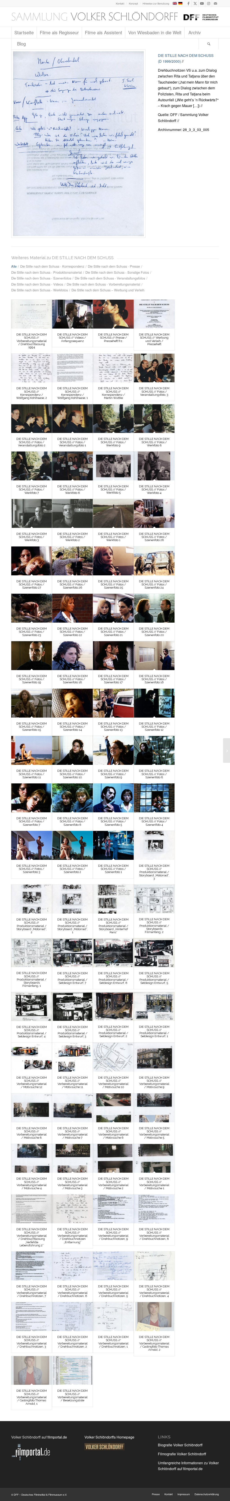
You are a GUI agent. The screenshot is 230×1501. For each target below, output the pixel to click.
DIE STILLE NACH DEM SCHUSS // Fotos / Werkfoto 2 (72, 537)
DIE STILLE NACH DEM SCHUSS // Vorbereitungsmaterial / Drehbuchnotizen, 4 (154, 1291)
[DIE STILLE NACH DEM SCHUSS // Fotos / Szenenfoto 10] (72, 750)
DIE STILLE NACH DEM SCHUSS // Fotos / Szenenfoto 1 (113, 869)
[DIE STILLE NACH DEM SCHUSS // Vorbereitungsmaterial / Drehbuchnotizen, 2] (72, 1316)
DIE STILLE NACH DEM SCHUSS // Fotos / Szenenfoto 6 (72, 821)
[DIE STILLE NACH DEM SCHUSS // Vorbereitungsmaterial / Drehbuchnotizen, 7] (31, 1266)
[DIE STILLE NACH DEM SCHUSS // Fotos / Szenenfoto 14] (72, 703)
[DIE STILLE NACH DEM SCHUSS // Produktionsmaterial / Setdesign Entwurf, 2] (113, 1006)
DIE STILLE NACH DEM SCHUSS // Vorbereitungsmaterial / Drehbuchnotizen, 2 (72, 1341)
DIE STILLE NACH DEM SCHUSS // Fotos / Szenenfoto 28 (154, 537)
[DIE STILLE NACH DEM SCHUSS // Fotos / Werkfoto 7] (31, 466)
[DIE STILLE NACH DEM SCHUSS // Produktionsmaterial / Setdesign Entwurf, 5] (154, 952)
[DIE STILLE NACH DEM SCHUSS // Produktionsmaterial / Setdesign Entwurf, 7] (72, 952)
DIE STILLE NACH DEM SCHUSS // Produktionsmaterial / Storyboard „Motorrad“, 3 (154, 872)
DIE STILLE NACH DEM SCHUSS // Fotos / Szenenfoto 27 (31, 584)
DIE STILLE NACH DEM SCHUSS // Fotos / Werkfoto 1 (113, 537)
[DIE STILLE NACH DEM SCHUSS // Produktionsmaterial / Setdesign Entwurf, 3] (72, 1006)
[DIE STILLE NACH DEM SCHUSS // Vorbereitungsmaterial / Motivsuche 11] (72, 1057)
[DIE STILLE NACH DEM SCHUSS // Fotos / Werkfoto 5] (113, 466)
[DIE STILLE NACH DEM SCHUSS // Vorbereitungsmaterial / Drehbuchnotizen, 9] (113, 1209)
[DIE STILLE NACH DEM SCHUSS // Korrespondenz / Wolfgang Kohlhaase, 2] (31, 368)
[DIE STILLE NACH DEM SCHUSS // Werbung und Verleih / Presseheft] (154, 314)
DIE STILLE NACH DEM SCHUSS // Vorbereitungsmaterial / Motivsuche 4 (31, 1183)
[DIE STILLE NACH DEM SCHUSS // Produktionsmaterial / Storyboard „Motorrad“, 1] (72, 899)
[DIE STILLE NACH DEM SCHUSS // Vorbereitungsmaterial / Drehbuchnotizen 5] (78, 143)
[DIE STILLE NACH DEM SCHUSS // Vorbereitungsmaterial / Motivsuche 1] (154, 1158)
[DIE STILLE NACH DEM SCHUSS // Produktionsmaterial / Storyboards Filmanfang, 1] (31, 952)
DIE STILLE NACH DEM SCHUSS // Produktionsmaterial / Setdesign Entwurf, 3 (72, 1031)
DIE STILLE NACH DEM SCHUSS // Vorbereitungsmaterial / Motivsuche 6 (113, 1133)
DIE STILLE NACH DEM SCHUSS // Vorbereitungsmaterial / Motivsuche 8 (31, 1133)
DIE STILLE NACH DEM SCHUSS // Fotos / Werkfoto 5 (113, 490)
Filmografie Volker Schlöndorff (182, 1453)
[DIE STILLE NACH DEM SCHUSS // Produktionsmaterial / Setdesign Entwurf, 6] (113, 952)
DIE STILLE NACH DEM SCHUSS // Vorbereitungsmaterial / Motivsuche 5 (154, 1133)
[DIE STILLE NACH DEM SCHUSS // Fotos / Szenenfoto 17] (113, 655)
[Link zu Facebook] (188, 3)
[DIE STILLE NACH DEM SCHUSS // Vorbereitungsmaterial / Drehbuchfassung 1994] (31, 314)
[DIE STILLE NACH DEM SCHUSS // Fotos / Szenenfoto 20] (154, 608)
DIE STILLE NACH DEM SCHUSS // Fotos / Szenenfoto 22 (72, 632)
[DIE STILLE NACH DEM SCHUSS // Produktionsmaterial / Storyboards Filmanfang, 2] (154, 899)
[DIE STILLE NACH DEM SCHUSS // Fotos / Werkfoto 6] (72, 466)
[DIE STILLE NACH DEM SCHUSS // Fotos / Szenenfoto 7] (31, 797)
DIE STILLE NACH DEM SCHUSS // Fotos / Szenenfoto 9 (113, 774)
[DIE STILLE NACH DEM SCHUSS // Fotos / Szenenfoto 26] (72, 560)
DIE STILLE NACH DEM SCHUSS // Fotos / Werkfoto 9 (113, 442)
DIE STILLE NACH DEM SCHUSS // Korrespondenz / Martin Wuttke (113, 393)
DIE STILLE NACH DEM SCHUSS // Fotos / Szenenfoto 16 (154, 679)
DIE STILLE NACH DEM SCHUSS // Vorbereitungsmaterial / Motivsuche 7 (72, 1133)
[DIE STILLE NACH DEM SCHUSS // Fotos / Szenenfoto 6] (72, 797)
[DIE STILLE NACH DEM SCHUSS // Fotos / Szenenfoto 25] (113, 560)
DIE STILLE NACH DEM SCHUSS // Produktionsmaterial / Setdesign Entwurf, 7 (72, 978)
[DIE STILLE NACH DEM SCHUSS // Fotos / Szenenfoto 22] (72, 608)
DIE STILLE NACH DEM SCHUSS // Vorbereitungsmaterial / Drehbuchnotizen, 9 (113, 1234)
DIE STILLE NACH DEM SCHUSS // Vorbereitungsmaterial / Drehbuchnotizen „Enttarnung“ (72, 1236)
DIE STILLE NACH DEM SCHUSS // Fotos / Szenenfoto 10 (72, 774)
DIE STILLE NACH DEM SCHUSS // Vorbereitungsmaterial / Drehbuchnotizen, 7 (31, 1291)
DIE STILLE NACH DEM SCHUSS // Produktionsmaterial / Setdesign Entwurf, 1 (154, 1031)
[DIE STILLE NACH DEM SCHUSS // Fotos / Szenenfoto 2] (72, 845)
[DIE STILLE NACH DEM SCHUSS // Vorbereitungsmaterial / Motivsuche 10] (113, 1057)
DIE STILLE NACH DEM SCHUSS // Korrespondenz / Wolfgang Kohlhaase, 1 (72, 393)
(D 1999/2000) (169, 61)
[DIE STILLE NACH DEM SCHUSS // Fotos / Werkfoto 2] (72, 513)
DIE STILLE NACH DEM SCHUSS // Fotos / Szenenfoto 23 (31, 632)
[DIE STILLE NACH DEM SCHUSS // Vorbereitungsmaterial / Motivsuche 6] (113, 1107)
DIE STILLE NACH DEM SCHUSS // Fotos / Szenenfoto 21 (113, 632)
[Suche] (209, 43)
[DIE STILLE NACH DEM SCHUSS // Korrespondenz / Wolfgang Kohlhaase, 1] (72, 368)
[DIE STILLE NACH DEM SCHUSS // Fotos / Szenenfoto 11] (31, 750)
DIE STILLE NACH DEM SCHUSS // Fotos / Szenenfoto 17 (113, 679)
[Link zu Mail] (215, 3)
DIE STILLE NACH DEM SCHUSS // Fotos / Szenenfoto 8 (154, 774)
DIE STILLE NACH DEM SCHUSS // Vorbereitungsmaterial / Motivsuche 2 (113, 1183)
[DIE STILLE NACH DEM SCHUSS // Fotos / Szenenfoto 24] (154, 560)
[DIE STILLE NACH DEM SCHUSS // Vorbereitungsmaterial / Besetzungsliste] (72, 1370)
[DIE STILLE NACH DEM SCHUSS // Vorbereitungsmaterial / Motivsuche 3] (72, 1158)
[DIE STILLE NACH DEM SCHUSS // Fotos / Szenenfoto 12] (154, 703)
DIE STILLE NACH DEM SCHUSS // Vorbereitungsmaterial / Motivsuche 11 (72, 1082)
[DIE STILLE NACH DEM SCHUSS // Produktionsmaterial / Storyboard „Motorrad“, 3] (154, 845)
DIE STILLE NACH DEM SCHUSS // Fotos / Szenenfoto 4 (154, 821)
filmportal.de (57, 1437)
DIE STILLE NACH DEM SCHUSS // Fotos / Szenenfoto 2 (72, 869)
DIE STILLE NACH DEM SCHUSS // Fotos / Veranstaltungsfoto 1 (72, 442)
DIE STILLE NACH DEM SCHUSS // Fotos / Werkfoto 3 (31, 537)
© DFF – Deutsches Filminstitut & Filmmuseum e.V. (39, 1494)
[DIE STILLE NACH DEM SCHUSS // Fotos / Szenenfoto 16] (154, 655)
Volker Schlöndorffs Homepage (109, 1437)
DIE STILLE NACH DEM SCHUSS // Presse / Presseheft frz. (113, 338)
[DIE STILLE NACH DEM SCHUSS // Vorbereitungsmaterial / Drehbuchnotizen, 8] (154, 1209)
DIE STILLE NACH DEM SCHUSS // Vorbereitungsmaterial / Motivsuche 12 (31, 1082)
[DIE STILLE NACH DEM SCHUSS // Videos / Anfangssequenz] (72, 314)
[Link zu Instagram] (208, 3)
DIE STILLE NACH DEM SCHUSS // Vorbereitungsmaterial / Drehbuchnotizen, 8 (154, 1234)
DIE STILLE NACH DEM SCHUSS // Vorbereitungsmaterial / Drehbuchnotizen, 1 (113, 1341)
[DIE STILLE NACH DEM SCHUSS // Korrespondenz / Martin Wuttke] (113, 368)
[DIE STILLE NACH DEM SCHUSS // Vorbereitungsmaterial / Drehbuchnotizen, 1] (113, 1316)
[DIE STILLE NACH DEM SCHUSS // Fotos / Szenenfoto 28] (154, 513)
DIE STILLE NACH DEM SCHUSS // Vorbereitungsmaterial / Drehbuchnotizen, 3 (31, 1341)
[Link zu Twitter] (195, 3)
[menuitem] (120, 3)
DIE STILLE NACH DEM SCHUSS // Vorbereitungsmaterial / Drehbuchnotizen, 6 (72, 1291)
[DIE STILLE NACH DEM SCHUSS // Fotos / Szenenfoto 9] (113, 750)
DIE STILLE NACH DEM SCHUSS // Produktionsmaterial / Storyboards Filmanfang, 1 (31, 979)
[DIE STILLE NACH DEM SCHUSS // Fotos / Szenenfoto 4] (154, 797)
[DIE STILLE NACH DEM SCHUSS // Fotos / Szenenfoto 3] (31, 845)
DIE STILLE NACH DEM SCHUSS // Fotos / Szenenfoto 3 (31, 869)
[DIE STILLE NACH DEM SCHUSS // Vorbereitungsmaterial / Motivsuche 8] (31, 1107)
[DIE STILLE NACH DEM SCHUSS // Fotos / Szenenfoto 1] (113, 845)
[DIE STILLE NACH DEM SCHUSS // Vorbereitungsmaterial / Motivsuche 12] (31, 1057)
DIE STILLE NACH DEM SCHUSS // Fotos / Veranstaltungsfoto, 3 (154, 391)
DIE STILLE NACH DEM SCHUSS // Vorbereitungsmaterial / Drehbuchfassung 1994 (31, 341)
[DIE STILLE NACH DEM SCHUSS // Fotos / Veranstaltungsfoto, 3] (154, 368)
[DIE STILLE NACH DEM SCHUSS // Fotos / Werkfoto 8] (154, 418)
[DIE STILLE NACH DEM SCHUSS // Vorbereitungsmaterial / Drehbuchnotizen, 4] (154, 1266)
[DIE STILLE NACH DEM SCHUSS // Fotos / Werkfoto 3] (31, 513)
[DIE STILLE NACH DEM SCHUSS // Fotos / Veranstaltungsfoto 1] (72, 418)
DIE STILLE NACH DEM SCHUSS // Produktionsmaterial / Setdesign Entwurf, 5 (154, 978)
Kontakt (120, 3)
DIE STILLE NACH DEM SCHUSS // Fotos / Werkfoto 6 (72, 490)
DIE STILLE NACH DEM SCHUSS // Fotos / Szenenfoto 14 (72, 727)
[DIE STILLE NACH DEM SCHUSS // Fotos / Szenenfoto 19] (31, 655)
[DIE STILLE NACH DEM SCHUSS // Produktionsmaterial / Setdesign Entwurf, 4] (31, 1006)
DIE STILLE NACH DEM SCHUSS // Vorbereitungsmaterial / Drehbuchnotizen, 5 (113, 1291)
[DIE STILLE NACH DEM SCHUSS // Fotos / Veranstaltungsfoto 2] (31, 418)
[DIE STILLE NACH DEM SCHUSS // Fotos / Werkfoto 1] (113, 513)
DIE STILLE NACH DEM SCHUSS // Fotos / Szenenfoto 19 (31, 679)
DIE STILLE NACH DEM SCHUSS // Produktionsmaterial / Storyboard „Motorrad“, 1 (72, 926)
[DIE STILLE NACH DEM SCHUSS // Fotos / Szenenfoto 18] (72, 655)
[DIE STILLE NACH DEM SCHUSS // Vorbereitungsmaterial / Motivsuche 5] (154, 1107)
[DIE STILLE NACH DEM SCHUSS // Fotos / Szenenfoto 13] (113, 703)
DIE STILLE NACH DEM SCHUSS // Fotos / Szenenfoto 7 (31, 821)
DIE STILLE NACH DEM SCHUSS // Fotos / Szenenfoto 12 (154, 727)
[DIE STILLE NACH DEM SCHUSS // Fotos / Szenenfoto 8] (154, 750)
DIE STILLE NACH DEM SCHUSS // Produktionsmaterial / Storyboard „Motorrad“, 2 (31, 926)
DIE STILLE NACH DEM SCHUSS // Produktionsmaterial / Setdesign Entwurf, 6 (113, 978)
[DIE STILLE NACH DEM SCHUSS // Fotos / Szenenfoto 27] (31, 560)
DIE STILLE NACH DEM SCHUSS (186, 55)
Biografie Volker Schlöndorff (180, 1444)
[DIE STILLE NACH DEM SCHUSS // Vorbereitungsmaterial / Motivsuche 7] (72, 1107)
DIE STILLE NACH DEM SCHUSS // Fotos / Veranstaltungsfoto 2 (31, 442)
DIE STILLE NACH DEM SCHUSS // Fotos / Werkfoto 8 (154, 442)
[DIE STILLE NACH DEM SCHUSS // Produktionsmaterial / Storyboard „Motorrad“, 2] (31, 899)
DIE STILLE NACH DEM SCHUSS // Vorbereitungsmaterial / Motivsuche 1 (154, 1183)
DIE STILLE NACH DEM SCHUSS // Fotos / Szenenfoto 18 (72, 679)
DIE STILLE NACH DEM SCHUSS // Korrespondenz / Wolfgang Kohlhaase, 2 (31, 393)
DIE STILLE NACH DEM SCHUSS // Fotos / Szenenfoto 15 (31, 727)
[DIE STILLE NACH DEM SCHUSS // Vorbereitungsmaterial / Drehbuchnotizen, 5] (113, 1266)
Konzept (133, 3)
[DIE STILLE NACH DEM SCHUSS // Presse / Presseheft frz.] (113, 314)
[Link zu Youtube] (202, 3)
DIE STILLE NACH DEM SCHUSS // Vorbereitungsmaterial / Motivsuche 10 (113, 1082)
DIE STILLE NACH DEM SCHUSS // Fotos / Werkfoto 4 (154, 490)
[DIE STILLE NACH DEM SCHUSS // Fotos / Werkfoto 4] (154, 466)
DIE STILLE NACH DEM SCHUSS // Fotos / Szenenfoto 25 (113, 584)
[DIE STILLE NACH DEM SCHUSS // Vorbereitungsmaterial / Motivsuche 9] (154, 1057)
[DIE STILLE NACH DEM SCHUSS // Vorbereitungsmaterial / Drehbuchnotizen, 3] (31, 1316)
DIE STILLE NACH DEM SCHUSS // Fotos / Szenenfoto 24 (154, 584)
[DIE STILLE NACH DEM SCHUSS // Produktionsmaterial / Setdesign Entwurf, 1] (154, 1006)
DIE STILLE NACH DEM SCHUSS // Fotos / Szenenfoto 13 (113, 727)
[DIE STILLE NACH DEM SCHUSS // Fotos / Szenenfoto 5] (113, 797)
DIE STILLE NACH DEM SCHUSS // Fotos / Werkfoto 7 (31, 490)
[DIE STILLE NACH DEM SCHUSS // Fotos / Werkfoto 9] (113, 418)
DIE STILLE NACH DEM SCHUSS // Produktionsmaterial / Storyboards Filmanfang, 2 (154, 926)
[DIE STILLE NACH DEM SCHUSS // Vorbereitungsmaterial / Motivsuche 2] (113, 1158)
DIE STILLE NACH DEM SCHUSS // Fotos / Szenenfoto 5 (113, 821)
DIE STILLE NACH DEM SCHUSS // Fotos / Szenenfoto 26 (72, 584)
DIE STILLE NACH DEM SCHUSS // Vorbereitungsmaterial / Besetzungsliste (72, 1395)
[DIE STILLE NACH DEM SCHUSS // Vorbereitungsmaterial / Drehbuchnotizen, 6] (72, 1266)
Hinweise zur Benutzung (156, 3)
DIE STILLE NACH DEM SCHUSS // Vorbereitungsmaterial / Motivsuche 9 (154, 1082)
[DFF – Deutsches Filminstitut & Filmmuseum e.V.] (115, 17)
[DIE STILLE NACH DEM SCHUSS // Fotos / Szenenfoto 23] (31, 608)
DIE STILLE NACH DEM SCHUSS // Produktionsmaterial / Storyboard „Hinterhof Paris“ (113, 926)
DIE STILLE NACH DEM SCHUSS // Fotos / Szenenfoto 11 (31, 774)
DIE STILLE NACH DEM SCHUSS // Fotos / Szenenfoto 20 (154, 632)
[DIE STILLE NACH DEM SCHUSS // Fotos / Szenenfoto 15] (31, 703)
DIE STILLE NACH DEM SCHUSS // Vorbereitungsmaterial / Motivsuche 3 (72, 1183)
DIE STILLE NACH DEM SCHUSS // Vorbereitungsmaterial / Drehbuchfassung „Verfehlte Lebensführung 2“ (31, 1237)
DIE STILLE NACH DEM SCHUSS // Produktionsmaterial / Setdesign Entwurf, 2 (113, 1031)
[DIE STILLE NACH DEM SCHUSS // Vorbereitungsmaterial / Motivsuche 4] (31, 1158)
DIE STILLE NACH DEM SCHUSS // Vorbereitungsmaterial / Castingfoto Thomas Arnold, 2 (154, 1343)
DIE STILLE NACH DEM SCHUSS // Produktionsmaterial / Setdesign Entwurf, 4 (31, 1031)
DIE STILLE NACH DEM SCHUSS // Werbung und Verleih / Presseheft (154, 339)
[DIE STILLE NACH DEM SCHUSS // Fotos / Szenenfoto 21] (113, 608)
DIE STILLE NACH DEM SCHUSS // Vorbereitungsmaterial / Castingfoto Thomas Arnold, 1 (31, 1397)
